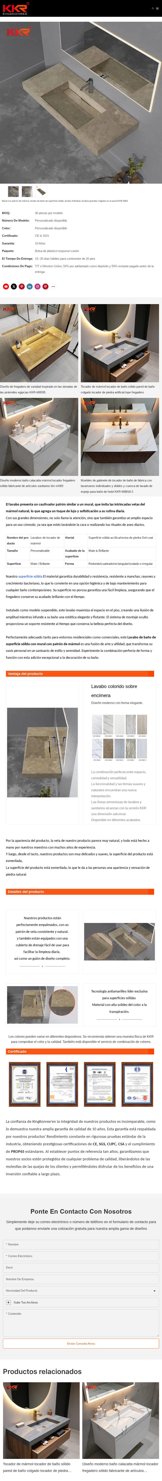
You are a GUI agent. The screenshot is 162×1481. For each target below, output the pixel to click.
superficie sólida (30, 577)
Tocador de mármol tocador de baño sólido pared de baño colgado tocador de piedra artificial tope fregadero (118, 389)
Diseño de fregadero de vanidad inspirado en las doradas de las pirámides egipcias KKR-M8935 (38, 389)
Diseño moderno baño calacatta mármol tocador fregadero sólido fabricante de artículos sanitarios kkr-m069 (37, 483)
